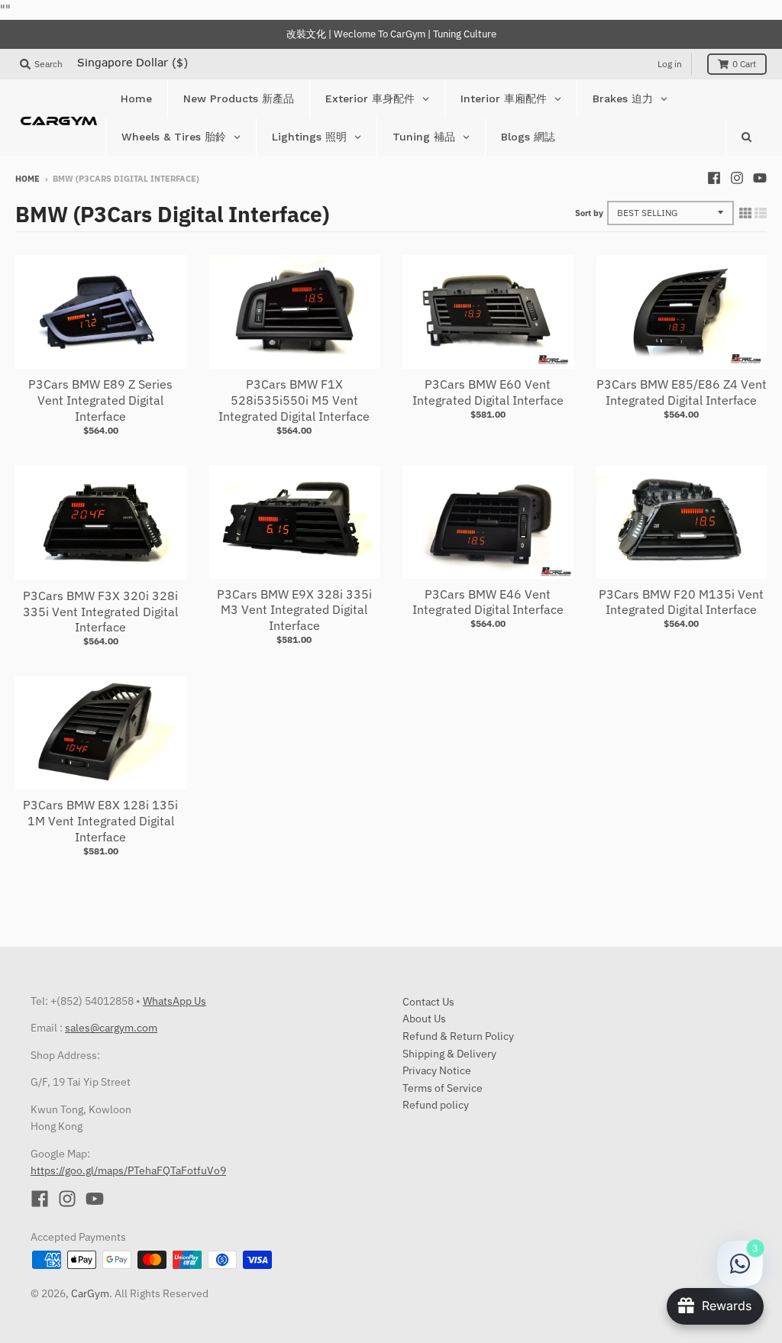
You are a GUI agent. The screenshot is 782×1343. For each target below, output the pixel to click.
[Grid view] (745, 213)
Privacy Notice (436, 1070)
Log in (670, 63)
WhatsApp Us (174, 1001)
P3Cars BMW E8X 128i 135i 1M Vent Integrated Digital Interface (100, 820)
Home (27, 178)
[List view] (761, 213)
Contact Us (428, 1002)
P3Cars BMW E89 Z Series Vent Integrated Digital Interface (100, 400)
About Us (424, 1018)
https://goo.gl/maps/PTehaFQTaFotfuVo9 (128, 1170)
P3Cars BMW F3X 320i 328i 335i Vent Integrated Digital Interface (100, 611)
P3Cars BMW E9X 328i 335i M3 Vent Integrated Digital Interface (294, 610)
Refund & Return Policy (458, 1036)
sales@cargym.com (111, 1028)
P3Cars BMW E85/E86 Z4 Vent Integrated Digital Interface (681, 392)
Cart (744, 63)
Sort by (589, 213)
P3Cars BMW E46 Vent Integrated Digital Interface (488, 602)
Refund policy (435, 1105)
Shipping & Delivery (449, 1054)
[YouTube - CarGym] (760, 178)
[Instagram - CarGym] (737, 178)
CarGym (90, 1293)
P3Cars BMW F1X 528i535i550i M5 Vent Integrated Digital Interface (294, 400)
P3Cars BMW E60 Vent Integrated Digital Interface (488, 392)
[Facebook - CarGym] (714, 178)
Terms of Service (442, 1088)
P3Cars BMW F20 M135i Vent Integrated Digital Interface (681, 602)
